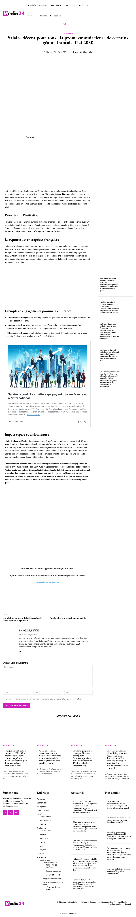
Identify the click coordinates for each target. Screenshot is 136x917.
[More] (107, 137)
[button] (64, 23)
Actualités (8, 745)
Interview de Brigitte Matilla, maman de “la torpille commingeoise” (118, 871)
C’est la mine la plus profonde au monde (67, 618)
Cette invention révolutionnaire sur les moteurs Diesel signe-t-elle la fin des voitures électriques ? (118, 804)
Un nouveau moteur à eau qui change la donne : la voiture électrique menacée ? (118, 819)
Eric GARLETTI (60, 52)
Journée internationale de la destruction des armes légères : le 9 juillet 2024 (22, 619)
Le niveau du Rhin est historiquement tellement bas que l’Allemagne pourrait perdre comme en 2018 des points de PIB (109, 355)
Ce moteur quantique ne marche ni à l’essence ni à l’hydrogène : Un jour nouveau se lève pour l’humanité (119, 835)
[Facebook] (5, 812)
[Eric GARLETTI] (9, 640)
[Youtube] (16, 812)
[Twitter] (10, 812)
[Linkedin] (20, 651)
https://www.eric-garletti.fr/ (28, 635)
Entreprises (68, 33)
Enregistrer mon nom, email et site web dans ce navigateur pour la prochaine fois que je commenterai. (44, 699)
